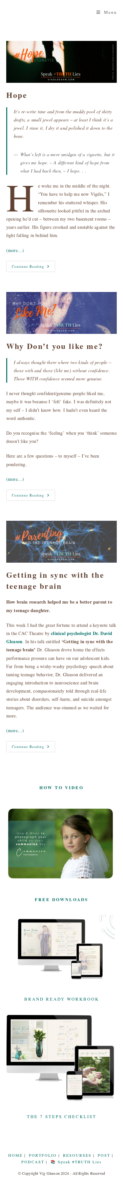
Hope (16, 94)
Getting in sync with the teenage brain (55, 580)
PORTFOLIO (43, 1155)
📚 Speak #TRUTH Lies (76, 1161)
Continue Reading (33, 266)
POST (104, 1155)
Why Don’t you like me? (54, 346)
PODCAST (32, 1161)
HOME (15, 1155)
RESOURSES (77, 1155)
